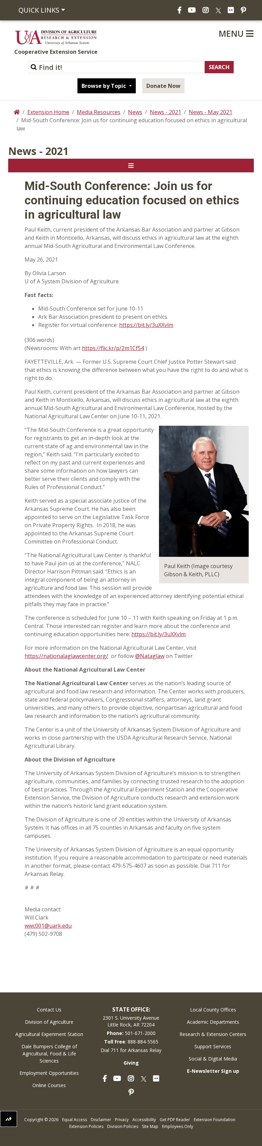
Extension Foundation (214, 1120)
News (135, 112)
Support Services (212, 1046)
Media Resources (98, 112)
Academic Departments (213, 1022)
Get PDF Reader (175, 1120)
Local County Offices (213, 1009)
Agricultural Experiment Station (49, 1034)
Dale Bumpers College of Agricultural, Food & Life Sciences (49, 1053)
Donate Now (163, 86)
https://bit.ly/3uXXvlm (146, 325)
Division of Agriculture (49, 1022)
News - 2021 (165, 112)
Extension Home (48, 112)
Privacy (122, 1120)
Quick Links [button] (38, 10)
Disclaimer (101, 1120)
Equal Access (74, 1120)
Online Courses (49, 1085)
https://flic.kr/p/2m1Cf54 (113, 348)
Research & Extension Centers (212, 1034)
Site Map (150, 1126)
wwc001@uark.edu (48, 925)
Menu (232, 33)
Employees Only (177, 1126)
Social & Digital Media (213, 1058)
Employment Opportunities (49, 1073)
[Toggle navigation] (131, 165)
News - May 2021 (210, 112)
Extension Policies (86, 1126)
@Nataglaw (149, 656)
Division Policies (122, 1126)
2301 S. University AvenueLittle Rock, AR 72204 (131, 1021)
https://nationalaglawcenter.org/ (66, 656)
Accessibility (144, 1120)
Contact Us (49, 1009)
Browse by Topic (104, 86)
